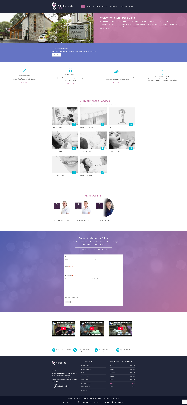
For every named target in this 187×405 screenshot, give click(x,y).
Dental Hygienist (87, 175)
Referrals (124, 6)
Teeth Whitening (59, 175)
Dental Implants (87, 127)
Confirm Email (97, 269)
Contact (131, 6)
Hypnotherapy (114, 6)
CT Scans (112, 127)
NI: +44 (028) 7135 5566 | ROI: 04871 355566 (95, 249)
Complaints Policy (114, 398)
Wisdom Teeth (86, 151)
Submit (68, 302)
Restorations (57, 151)
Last (95, 259)
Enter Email (68, 269)
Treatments (96, 6)
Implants (105, 6)
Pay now (56, 54)
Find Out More (106, 32)
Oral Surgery (57, 127)
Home (83, 6)
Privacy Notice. (106, 398)
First (66, 259)
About (89, 6)
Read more (24, 82)
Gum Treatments (116, 151)
